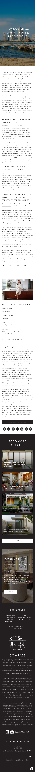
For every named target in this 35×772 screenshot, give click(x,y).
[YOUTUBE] (26, 429)
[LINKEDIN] (22, 429)
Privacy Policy (24, 760)
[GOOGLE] (4, 429)
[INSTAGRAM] (13, 429)
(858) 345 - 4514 (17, 630)
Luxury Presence (27, 751)
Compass (20, 660)
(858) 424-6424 (6, 311)
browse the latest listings (17, 259)
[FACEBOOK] (8, 429)
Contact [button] (10, 592)
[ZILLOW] (30, 429)
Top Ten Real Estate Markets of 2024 (19, 128)
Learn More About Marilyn (17, 422)
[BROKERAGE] (17, 429)
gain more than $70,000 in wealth (13, 147)
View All (17, 540)
